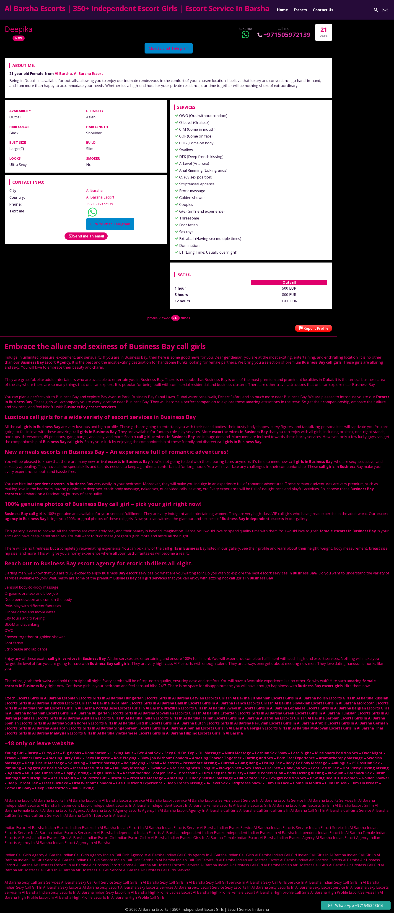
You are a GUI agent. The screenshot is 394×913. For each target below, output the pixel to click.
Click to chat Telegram (169, 48)
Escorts (300, 9)
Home (282, 9)
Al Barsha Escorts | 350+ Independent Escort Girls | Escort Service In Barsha (137, 8)
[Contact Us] (385, 10)
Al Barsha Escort (88, 73)
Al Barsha (63, 73)
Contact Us (323, 9)
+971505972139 (287, 34)
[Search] (376, 10)
